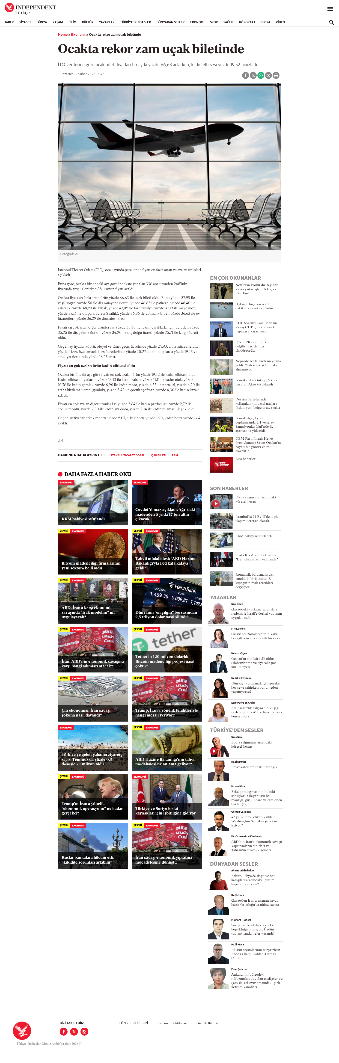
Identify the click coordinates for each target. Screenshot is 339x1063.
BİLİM (72, 22)
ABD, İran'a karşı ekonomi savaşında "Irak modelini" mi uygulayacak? (88, 612)
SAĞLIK (228, 22)
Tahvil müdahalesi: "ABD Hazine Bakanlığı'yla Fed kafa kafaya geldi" (165, 563)
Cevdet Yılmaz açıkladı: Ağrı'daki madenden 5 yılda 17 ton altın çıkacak (165, 514)
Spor (214, 22)
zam (175, 455)
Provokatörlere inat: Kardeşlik (254, 767)
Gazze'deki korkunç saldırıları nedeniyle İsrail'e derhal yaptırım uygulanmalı (256, 614)
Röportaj (247, 22)
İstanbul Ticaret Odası (127, 455)
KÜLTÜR (87, 22)
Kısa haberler (245, 459)
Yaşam (58, 22)
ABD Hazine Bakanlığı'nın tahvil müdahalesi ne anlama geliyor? (165, 762)
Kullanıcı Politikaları (172, 1023)
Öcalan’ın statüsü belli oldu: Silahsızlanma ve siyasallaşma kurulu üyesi (254, 663)
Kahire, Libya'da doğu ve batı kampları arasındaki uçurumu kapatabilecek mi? (254, 880)
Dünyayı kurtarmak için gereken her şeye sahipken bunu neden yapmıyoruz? (256, 688)
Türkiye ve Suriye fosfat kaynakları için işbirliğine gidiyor (165, 811)
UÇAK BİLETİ (158, 455)
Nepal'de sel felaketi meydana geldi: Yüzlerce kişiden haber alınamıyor (258, 365)
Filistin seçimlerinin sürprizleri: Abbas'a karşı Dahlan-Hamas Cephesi (255, 954)
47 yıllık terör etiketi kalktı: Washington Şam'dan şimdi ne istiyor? (254, 821)
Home (63, 35)
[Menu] (330, 9)
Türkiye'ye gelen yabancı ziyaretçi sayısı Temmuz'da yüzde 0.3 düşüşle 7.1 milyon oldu (93, 759)
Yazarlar (107, 22)
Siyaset (25, 22)
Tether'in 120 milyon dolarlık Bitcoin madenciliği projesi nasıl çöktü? (164, 661)
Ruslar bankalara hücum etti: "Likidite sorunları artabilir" (88, 860)
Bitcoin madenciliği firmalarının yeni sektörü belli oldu (91, 566)
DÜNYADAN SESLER (171, 22)
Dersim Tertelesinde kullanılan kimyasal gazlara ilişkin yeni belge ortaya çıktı (257, 404)
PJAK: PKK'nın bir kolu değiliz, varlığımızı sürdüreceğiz (253, 346)
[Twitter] (74, 1032)
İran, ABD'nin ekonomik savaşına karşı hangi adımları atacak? (93, 664)
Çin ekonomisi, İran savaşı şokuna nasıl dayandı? (86, 713)
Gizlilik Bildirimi (208, 1023)
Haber (9, 22)
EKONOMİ (197, 22)
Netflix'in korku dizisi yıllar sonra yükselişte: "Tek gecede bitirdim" (257, 289)
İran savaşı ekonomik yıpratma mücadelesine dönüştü (163, 860)
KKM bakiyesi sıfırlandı (83, 519)
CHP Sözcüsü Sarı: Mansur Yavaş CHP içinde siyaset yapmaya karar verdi (256, 327)
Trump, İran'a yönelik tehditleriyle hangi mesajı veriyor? (166, 713)
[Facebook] (64, 1032)
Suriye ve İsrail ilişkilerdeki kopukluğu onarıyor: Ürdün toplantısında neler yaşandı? (253, 930)
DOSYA (265, 22)
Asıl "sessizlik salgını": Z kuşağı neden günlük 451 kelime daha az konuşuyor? (256, 712)
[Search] (331, 22)
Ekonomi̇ (78, 35)
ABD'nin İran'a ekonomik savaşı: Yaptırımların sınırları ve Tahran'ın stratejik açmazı (256, 846)
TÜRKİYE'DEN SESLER (135, 22)
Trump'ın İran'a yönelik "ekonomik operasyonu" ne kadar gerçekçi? (92, 808)
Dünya (42, 22)
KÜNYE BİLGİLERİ (133, 1023)
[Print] (276, 75)
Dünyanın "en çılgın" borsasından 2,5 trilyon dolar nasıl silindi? (166, 615)
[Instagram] (84, 1032)
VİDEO (280, 22)
